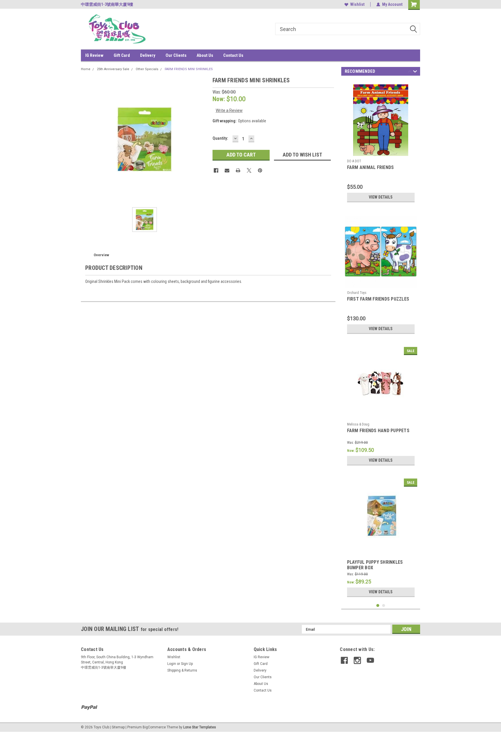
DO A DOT (354, 161)
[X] (249, 170)
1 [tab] (378, 605)
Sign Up (187, 664)
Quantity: (220, 138)
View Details (381, 197)
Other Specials (147, 69)
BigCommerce (154, 727)
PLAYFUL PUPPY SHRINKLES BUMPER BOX (375, 564)
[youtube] (370, 660)
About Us (205, 55)
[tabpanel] (381, 143)
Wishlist (357, 4)
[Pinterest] (260, 170)
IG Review (94, 55)
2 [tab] (383, 605)
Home (85, 69)
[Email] (227, 170)
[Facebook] (216, 170)
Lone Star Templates (199, 727)
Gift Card (122, 55)
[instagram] (357, 660)
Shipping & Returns (182, 670)
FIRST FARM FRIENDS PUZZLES (378, 299)
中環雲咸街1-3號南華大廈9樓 (107, 4)
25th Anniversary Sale (113, 69)
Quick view (380, 415)
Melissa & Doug (358, 424)
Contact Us (233, 55)
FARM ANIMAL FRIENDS (370, 167)
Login (171, 664)
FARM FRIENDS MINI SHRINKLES (189, 69)
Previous (410, 72)
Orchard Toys (356, 293)
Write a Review (229, 110)
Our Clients (176, 55)
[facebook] (344, 660)
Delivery (147, 55)
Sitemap (118, 727)
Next (415, 72)
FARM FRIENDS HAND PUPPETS (378, 430)
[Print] (238, 170)
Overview (101, 255)
